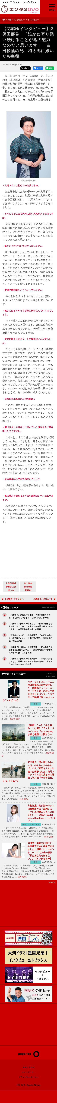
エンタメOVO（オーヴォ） (20, 9)
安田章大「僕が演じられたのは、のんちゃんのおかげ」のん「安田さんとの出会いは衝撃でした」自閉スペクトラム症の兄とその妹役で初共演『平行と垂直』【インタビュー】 (28, 771)
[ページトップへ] (28, 1056)
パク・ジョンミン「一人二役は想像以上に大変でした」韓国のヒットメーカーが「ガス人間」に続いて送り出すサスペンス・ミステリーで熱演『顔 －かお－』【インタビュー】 (28, 691)
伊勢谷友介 (11, 587)
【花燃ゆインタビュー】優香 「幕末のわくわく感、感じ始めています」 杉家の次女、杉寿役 (30, 616)
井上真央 (28, 583)
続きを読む (15, 719)
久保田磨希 (11, 583)
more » (52, 882)
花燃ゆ (28, 590)
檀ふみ (11, 590)
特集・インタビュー (16, 20)
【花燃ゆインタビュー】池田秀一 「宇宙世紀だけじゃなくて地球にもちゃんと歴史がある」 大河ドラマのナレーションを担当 (30, 661)
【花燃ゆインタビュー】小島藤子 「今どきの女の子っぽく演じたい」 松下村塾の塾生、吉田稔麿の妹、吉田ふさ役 (30, 638)
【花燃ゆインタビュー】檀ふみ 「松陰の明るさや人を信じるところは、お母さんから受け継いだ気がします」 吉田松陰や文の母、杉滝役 (30, 626)
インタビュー (33, 20)
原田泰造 (28, 587)
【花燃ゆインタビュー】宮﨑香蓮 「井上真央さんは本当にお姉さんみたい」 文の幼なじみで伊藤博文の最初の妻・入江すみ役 (30, 650)
